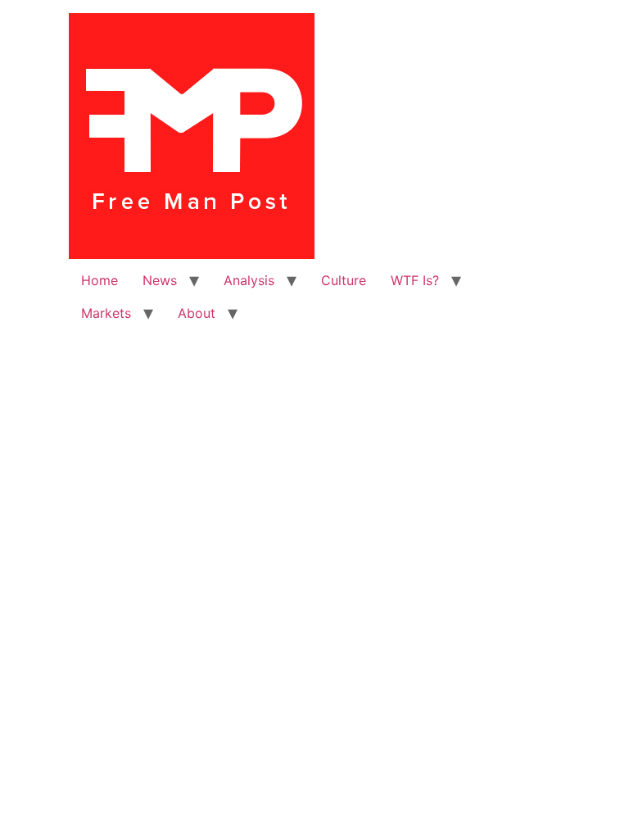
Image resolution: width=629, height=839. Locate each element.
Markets (106, 313)
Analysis (249, 280)
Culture (343, 280)
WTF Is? (415, 280)
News (160, 280)
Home (99, 280)
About (196, 313)
